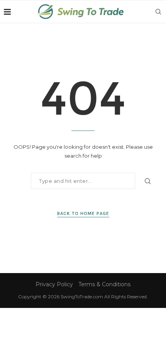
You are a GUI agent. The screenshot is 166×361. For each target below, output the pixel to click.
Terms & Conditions (104, 284)
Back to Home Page (83, 213)
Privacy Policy (54, 284)
